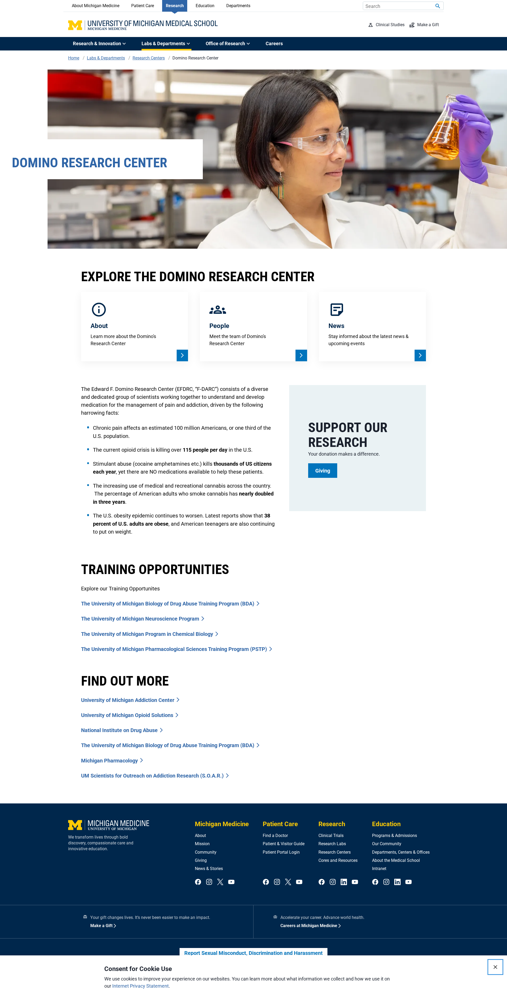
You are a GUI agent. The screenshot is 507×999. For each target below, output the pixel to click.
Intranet (379, 868)
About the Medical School (396, 860)
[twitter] (220, 882)
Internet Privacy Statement (140, 986)
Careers (274, 43)
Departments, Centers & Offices (401, 852)
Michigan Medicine (222, 824)
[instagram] (209, 882)
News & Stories (209, 868)
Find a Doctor (275, 835)
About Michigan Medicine (95, 5)
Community (206, 852)
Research (175, 5)
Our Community (386, 843)
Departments (238, 5)
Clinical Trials (331, 835)
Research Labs (332, 843)
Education (205, 5)
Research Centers (334, 852)
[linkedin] (344, 882)
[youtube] (231, 882)
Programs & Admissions (394, 835)
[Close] (495, 967)
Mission (202, 843)
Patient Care (142, 5)
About (200, 835)
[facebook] (198, 882)
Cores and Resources (338, 860)
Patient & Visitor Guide (283, 843)
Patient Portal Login (281, 852)
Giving (201, 860)
